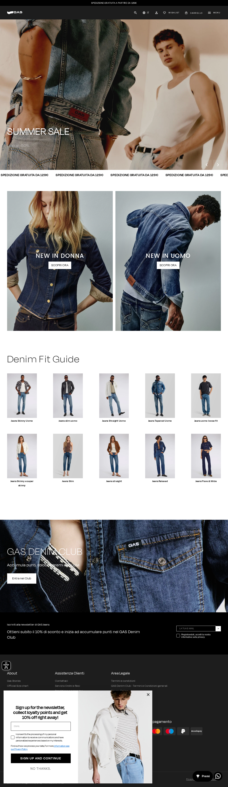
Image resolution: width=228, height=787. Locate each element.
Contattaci (61, 681)
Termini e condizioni (123, 681)
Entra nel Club (21, 578)
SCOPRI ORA (59, 265)
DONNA (39, 157)
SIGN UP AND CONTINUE (40, 758)
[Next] (218, 165)
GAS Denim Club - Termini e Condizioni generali (139, 686)
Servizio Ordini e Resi (67, 686)
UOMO (16, 157)
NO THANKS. (40, 768)
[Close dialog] (148, 694)
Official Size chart (17, 686)
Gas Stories (14, 681)
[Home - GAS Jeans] (14, 12)
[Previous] (207, 165)
